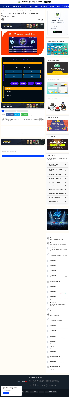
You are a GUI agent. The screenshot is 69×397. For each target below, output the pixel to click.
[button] (63, 6)
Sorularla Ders (5, 6)
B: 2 (32, 71)
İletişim (27, 391)
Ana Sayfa (14, 6)
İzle (25, 6)
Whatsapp (25, 114)
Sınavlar (58, 6)
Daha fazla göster (40, 128)
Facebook (11, 114)
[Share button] (30, 114)
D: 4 (32, 76)
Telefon (23, 83)
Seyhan (38, 83)
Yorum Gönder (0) (23, 156)
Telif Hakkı (41, 391)
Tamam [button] (6, 393)
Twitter (18, 114)
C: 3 (14, 76)
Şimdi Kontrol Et (6, 390)
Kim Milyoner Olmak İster (11, 111)
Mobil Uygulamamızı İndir (51, 391)
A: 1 (14, 71)
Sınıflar (19, 6)
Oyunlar (30, 6)
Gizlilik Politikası (34, 391)
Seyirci (30, 83)
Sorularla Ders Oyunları (11, 10)
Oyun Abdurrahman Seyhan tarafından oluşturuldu (23, 99)
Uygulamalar (44, 6)
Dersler (36, 6)
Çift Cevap (14, 83)
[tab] (15, 6)
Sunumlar (52, 6)
